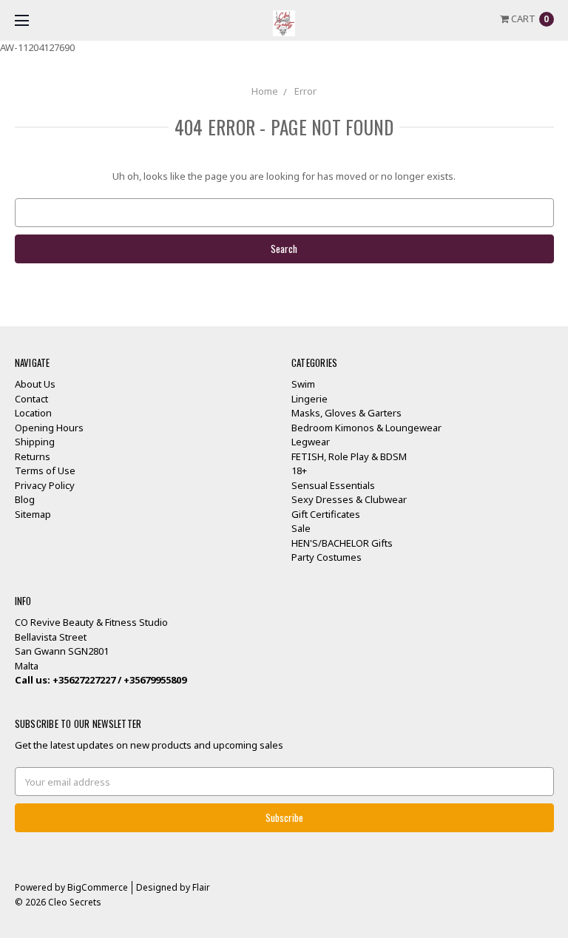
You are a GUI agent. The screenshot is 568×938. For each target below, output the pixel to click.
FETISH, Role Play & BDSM (349, 456)
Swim (303, 384)
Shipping (35, 441)
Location (33, 412)
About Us (35, 384)
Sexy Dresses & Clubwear (349, 499)
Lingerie (309, 398)
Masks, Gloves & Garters (346, 412)
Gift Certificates (325, 514)
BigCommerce (97, 887)
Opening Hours (49, 427)
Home (264, 91)
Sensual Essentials (333, 485)
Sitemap (33, 514)
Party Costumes (326, 557)
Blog (25, 499)
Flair (201, 887)
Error (305, 91)
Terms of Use (45, 470)
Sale (301, 528)
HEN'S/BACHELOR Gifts (342, 543)
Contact (31, 398)
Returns (32, 456)
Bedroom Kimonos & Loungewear (366, 427)
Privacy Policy (45, 485)
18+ (299, 470)
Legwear (310, 441)
